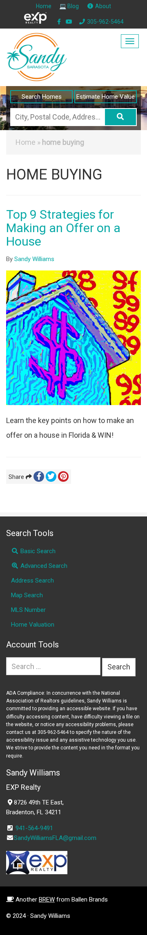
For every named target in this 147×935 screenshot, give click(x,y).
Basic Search (37, 551)
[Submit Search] (120, 117)
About (102, 6)
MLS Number (28, 610)
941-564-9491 (34, 828)
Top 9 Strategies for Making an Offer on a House (63, 227)
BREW (47, 899)
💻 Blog (69, 6)
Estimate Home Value (105, 96)
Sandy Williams (34, 259)
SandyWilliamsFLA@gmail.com (55, 838)
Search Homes (42, 96)
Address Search (32, 580)
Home (43, 6)
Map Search (27, 595)
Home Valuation (32, 624)
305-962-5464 (105, 21)
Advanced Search (43, 565)
